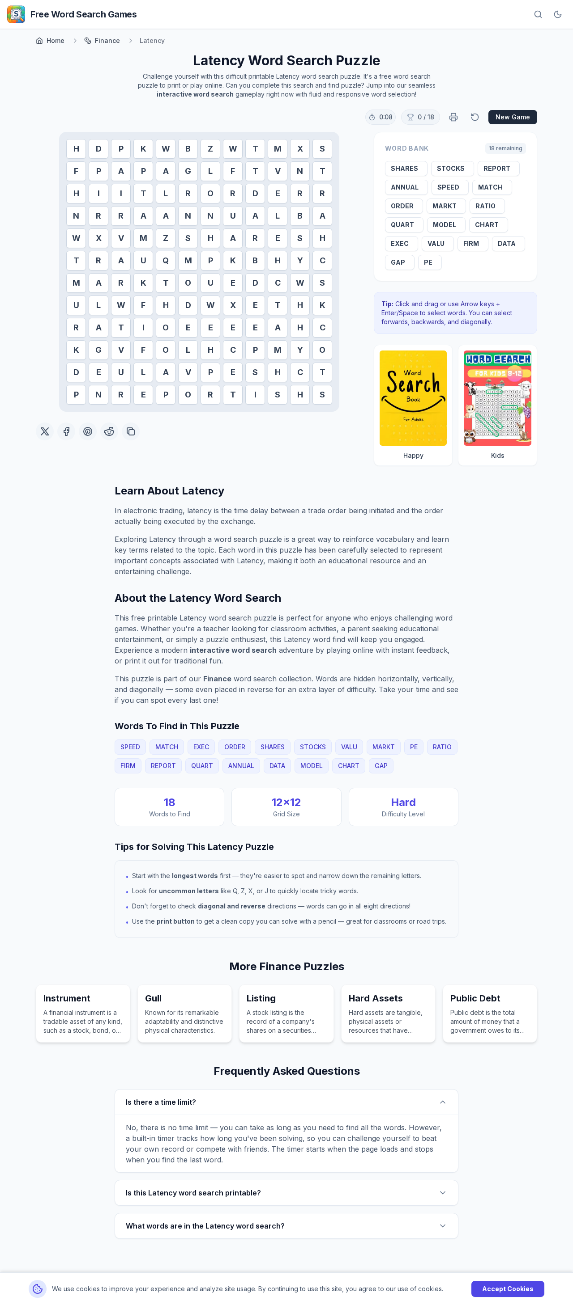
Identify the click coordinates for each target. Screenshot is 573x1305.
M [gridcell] (278, 148)
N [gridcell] (300, 171)
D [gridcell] (99, 148)
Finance (107, 40)
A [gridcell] (121, 171)
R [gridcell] (188, 193)
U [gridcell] (233, 215)
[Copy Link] (131, 431)
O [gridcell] (210, 193)
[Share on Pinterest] (88, 431)
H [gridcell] (76, 148)
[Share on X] (45, 431)
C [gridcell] (322, 260)
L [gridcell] (210, 171)
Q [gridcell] (165, 260)
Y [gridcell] (300, 260)
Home (55, 40)
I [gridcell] (99, 193)
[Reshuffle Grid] (475, 117)
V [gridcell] (278, 171)
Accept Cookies (508, 1288)
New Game (513, 117)
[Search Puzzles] (538, 14)
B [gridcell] (188, 148)
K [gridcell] (143, 148)
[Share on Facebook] (66, 431)
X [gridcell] (300, 148)
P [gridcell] (121, 148)
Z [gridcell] (210, 148)
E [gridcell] (277, 193)
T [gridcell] (255, 148)
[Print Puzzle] (453, 117)
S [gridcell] (322, 148)
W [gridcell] (166, 148)
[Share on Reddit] (109, 431)
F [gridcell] (76, 171)
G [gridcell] (188, 171)
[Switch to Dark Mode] (558, 14)
